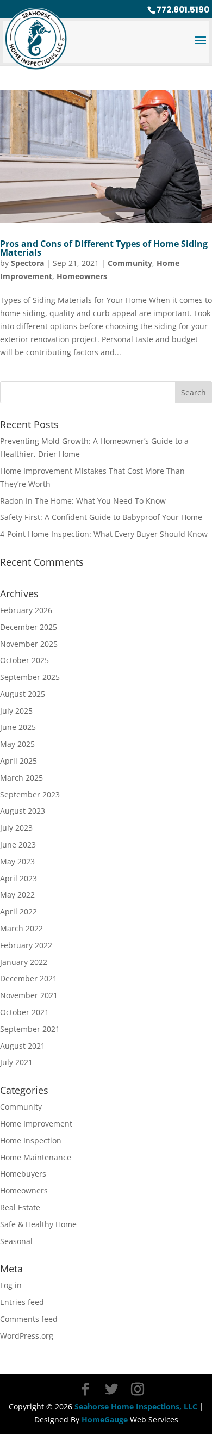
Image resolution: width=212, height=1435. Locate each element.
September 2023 (30, 794)
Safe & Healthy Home (38, 1224)
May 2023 (17, 861)
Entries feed (22, 1302)
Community (130, 263)
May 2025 (17, 744)
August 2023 (22, 811)
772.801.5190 (183, 9)
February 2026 (26, 610)
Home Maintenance (35, 1157)
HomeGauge (105, 1419)
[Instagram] (137, 1389)
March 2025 (21, 777)
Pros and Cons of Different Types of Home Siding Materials (104, 248)
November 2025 (29, 644)
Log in (11, 1285)
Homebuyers (23, 1173)
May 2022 (17, 894)
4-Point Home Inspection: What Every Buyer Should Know (104, 534)
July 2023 (16, 827)
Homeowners (82, 276)
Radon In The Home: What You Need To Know (83, 501)
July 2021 (16, 1062)
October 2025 (24, 660)
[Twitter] (111, 1389)
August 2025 (22, 694)
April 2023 (18, 878)
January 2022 (23, 962)
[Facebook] (85, 1389)
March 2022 (21, 928)
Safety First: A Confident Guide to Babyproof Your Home (101, 517)
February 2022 (26, 945)
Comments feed (29, 1319)
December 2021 (28, 978)
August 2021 (22, 1046)
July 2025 (16, 711)
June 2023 (18, 844)
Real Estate (20, 1207)
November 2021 (29, 995)
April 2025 (18, 761)
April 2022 (18, 911)
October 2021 (24, 1012)
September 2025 (30, 677)
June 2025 (18, 727)
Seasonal (16, 1241)
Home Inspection (30, 1140)
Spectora (27, 263)
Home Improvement (36, 1123)
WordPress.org (26, 1336)
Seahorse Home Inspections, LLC (135, 1406)
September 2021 (30, 1029)
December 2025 (28, 627)
